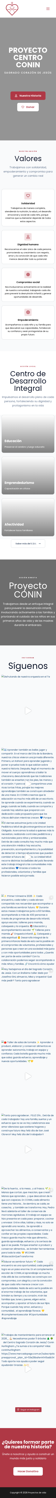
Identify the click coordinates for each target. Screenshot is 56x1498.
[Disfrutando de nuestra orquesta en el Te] (28, 711)
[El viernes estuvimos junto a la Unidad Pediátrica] (28, 857)
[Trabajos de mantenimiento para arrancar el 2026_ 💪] (28, 1369)
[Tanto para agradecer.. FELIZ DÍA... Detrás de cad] (28, 1149)
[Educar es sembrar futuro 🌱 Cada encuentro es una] (28, 1296)
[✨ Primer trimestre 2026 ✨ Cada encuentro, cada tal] (28, 930)
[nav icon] (48, 9)
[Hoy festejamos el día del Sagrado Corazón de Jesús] (28, 1003)
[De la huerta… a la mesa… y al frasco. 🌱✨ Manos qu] (28, 1222)
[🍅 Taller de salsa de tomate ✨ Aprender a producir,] (28, 1076)
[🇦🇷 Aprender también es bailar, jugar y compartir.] (28, 784)
